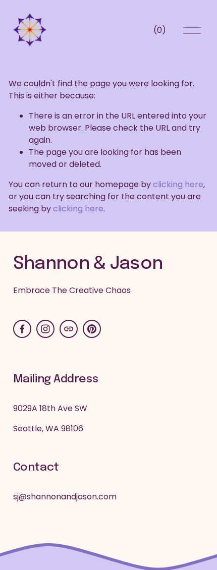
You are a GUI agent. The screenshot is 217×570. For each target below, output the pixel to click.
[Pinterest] (92, 329)
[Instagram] (45, 329)
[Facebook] (22, 329)
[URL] (69, 329)
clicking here (178, 184)
